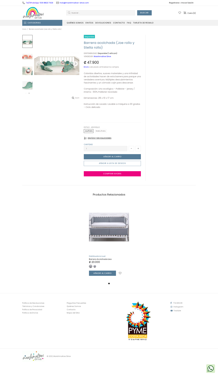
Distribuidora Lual (97, 256)
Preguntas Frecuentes (76, 303)
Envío (86, 67)
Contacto (71, 309)
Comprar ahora (112, 173)
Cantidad (88, 144)
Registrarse (174, 3)
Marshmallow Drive (33, 13)
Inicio (24, 29)
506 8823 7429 (46, 2)
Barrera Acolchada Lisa (100, 259)
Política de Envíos (30, 313)
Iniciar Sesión (187, 3)
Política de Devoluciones (33, 303)
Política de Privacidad (32, 309)
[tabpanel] (109, 242)
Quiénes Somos (74, 306)
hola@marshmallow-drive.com (74, 2)
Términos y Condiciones (33, 306)
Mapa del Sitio (73, 313)
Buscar (144, 12)
